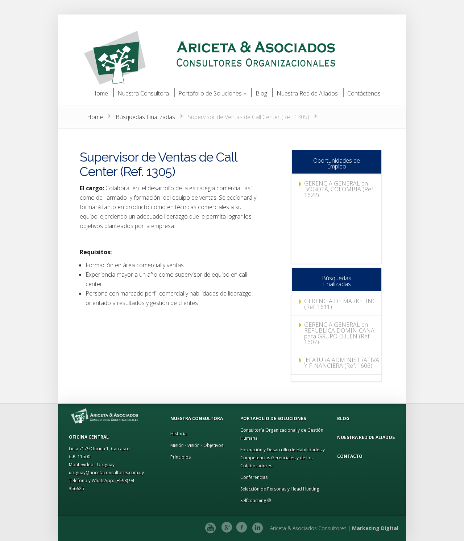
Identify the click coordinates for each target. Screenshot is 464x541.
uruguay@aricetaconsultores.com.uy (106, 472)
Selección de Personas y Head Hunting (279, 489)
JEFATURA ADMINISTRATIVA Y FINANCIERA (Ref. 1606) (341, 363)
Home (95, 117)
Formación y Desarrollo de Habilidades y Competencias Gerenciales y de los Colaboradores (282, 458)
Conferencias (254, 477)
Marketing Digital (375, 528)
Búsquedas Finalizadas (145, 117)
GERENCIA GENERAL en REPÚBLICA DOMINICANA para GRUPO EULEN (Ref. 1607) (339, 333)
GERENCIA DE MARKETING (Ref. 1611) (340, 304)
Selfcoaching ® (255, 500)
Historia (178, 434)
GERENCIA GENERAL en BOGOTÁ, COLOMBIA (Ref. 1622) (339, 189)
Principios (180, 457)
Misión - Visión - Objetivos (196, 445)
